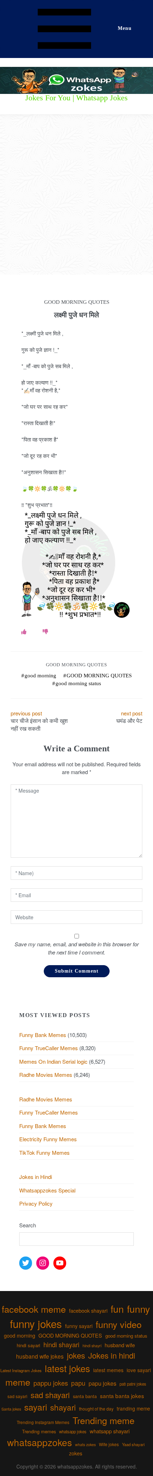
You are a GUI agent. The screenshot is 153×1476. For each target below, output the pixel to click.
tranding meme (133, 1408)
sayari (35, 1407)
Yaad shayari (133, 1444)
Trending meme (103, 1420)
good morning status (78, 683)
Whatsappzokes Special (47, 1190)
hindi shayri (92, 1345)
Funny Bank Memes (42, 1034)
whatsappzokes (39, 1442)
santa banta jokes (122, 1396)
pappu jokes (50, 1382)
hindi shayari (61, 1344)
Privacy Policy (36, 1203)
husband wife (120, 1345)
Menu (125, 28)
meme (17, 1381)
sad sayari (17, 1396)
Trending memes (39, 1431)
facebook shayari (88, 1310)
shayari (63, 1407)
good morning (40, 675)
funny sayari (79, 1325)
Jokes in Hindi (35, 1176)
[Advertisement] (76, 194)
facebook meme (34, 1308)
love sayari (139, 1370)
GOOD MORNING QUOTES (99, 675)
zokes (75, 1453)
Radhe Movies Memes (45, 1074)
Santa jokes (11, 1409)
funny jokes (36, 1323)
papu (78, 1383)
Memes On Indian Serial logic (53, 1061)
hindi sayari (28, 1345)
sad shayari (50, 1394)
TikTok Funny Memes (44, 1152)
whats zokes (85, 1444)
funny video (119, 1324)
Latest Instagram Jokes (21, 1370)
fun (117, 1309)
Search (27, 1225)
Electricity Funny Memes (48, 1139)
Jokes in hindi (111, 1355)
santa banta (85, 1396)
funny (138, 1309)
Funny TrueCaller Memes (48, 1048)
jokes (76, 1355)
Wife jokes (109, 1444)
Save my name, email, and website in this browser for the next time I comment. (77, 948)
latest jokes (67, 1368)
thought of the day (96, 1409)
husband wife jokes (40, 1356)
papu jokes (102, 1383)
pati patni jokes (133, 1384)
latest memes (108, 1370)
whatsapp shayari (110, 1431)
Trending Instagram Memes (43, 1422)
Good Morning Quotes (76, 664)
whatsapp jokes (72, 1431)
